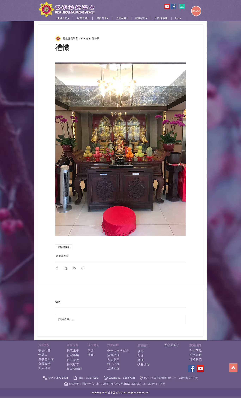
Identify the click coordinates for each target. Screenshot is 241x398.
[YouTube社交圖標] (167, 6)
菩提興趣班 (64, 247)
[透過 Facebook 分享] (57, 268)
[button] (63, 18)
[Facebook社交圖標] (173, 6)
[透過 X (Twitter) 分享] (65, 268)
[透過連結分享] (83, 268)
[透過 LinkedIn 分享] (74, 268)
